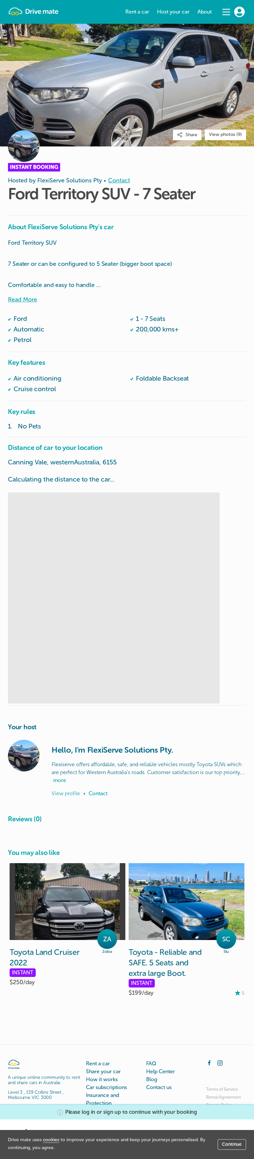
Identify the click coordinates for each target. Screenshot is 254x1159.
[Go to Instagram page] (220, 1062)
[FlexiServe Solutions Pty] (24, 755)
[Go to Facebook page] (209, 1062)
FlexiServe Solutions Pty (69, 180)
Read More (22, 299)
